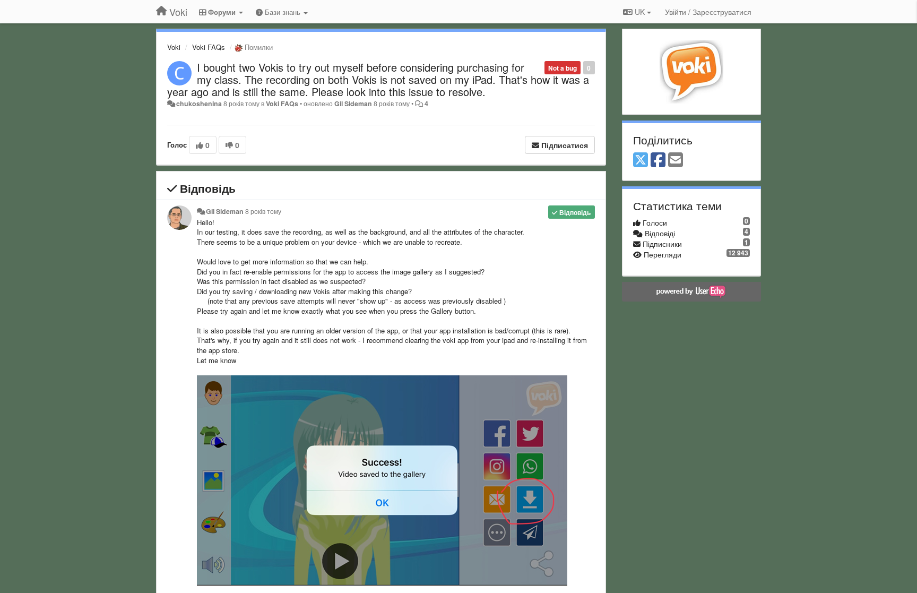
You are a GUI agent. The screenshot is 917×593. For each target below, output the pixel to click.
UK (640, 11)
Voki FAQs (208, 47)
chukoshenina (199, 103)
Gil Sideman (353, 103)
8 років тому (263, 211)
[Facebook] (658, 160)
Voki (173, 47)
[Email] (675, 160)
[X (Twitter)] (640, 160)
